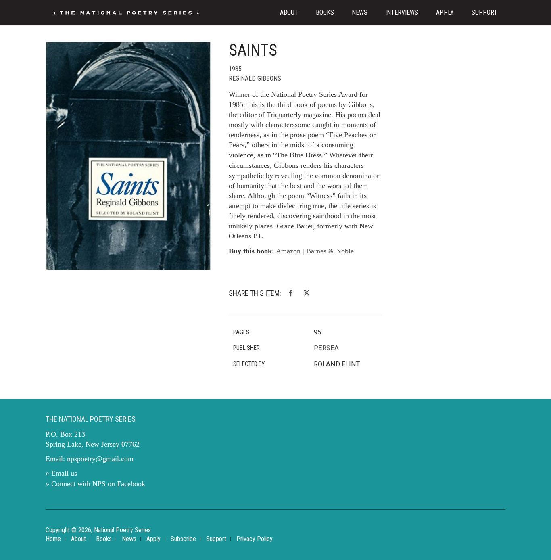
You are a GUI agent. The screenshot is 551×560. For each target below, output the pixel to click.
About (289, 12)
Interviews (401, 12)
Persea (326, 348)
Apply (445, 12)
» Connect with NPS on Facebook (95, 484)
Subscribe (183, 539)
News (359, 12)
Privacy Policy (254, 539)
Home (53, 539)
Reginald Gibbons (255, 78)
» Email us (61, 473)
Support (484, 12)
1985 (235, 69)
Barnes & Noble (330, 251)
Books (325, 12)
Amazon (288, 251)
